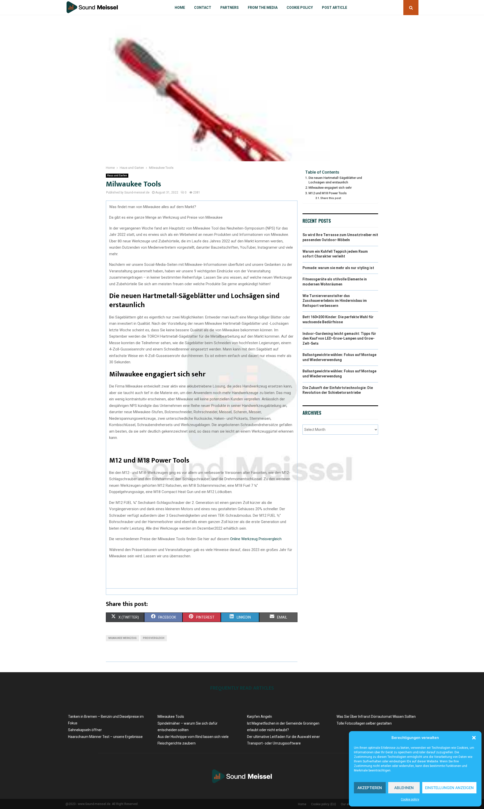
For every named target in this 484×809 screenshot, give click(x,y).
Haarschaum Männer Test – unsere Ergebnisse (105, 737)
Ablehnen (404, 788)
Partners (229, 8)
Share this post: (331, 198)
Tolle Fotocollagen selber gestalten (364, 723)
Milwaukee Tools (171, 717)
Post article (334, 8)
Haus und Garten (117, 175)
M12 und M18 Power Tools (328, 193)
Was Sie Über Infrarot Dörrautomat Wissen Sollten (376, 717)
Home (180, 8)
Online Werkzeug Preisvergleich (256, 539)
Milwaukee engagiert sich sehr (330, 187)
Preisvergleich (153, 638)
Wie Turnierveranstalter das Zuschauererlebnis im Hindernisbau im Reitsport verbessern (334, 301)
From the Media (263, 8)
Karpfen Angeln (259, 717)
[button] (473, 737)
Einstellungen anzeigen (449, 788)
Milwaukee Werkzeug (122, 638)
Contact (202, 8)
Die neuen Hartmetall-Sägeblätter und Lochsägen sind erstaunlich (335, 180)
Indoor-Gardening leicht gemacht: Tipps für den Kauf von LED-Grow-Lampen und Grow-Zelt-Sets (339, 338)
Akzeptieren (369, 788)
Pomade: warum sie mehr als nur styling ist (338, 268)
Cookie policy (410, 799)
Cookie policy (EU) (323, 804)
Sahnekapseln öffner (85, 730)
